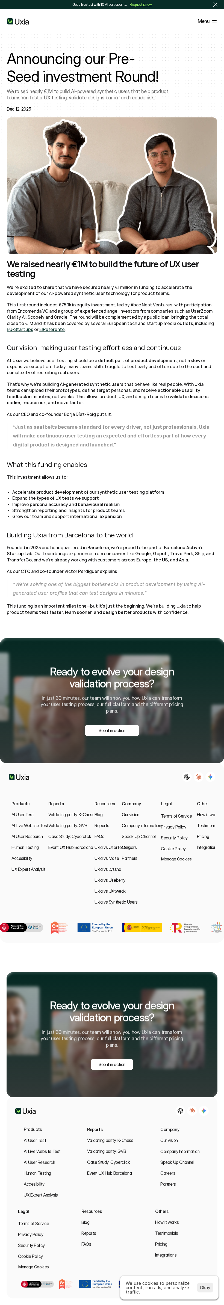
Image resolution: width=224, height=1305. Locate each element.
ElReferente (52, 329)
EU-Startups (20, 329)
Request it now (141, 4)
